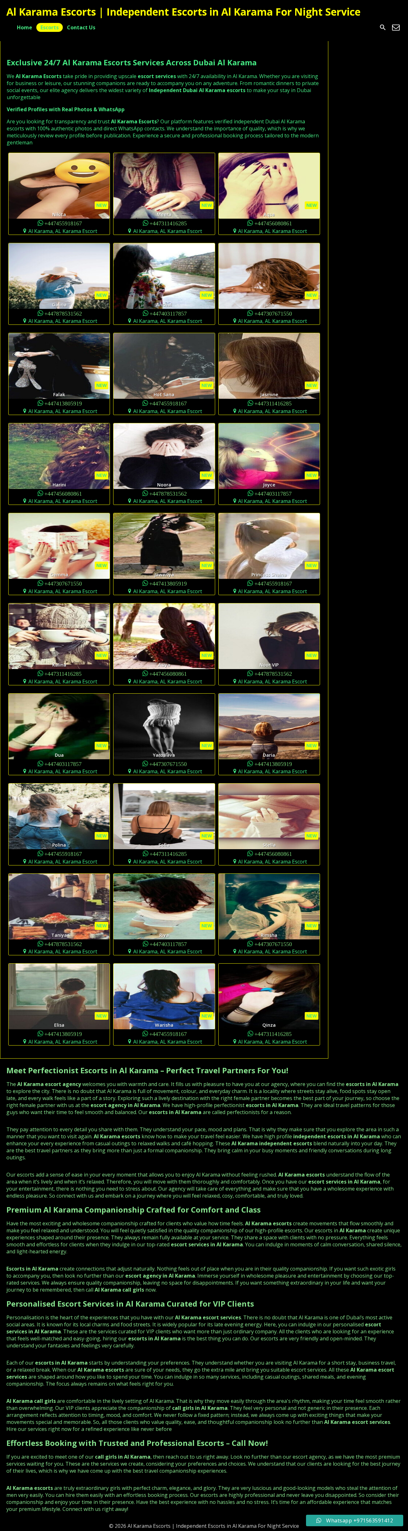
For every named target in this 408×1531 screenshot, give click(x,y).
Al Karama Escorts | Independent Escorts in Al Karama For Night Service (183, 11)
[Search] (383, 27)
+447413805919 (63, 403)
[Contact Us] (396, 27)
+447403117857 (168, 313)
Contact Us (81, 27)
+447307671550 (273, 313)
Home (24, 27)
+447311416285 (168, 223)
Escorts (49, 27)
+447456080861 (273, 223)
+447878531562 (63, 313)
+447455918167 (63, 223)
